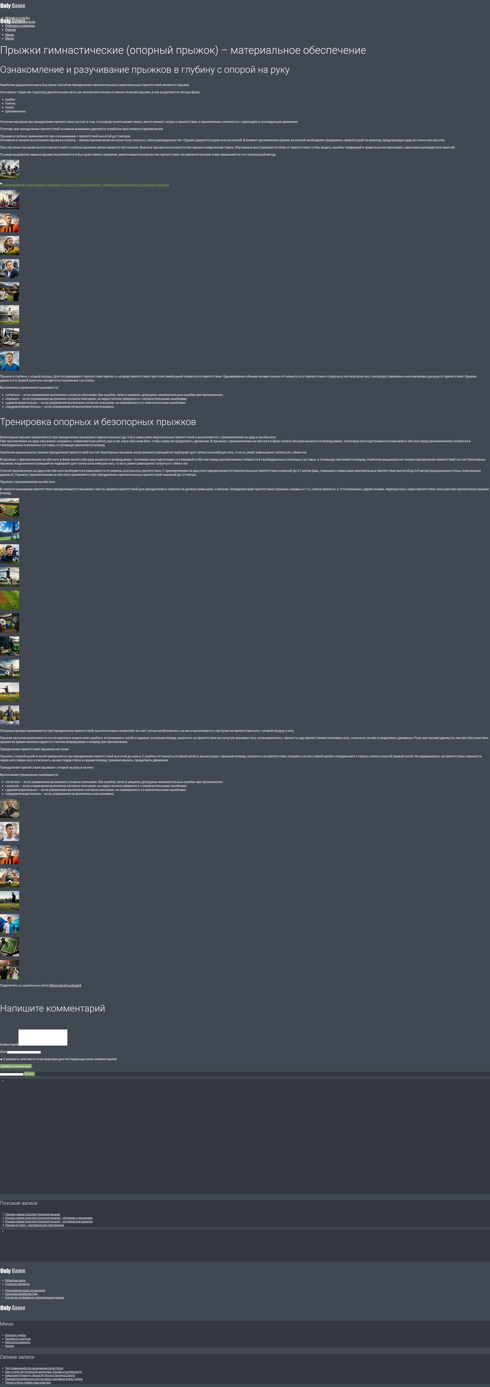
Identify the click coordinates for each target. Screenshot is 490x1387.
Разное (10, 29)
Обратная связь (15, 1280)
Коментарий (9, 1044)
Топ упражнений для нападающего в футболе (34, 1368)
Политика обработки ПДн (21, 1294)
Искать (29, 1074)
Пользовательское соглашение (25, 1290)
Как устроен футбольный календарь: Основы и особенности (43, 1371)
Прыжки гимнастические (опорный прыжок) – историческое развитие (49, 1221)
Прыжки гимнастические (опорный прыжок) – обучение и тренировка (48, 1217)
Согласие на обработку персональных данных (34, 1297)
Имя (3, 1051)
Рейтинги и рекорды (17, 1342)
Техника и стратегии (18, 1338)
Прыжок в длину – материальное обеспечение (34, 1225)
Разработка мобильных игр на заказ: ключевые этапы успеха (44, 1378)
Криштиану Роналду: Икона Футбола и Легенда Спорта (40, 1375)
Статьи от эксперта (17, 1284)
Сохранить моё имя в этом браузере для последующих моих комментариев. (60, 1059)
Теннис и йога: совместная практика (28, 1382)
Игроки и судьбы (15, 1335)
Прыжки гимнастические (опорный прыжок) (32, 1214)
